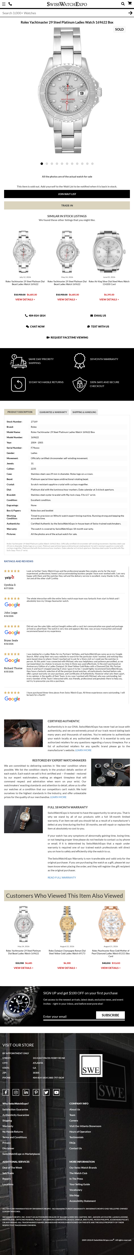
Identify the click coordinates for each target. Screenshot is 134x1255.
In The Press (76, 1178)
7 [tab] (72, 163)
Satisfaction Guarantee (15, 1109)
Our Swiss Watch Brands (83, 1167)
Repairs (6, 1178)
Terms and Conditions (14, 1137)
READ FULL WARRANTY (62, 877)
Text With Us (100, 326)
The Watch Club (78, 1173)
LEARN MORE (83, 750)
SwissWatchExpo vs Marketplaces (21, 1153)
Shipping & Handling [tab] (84, 412)
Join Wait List (67, 194)
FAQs (72, 1142)
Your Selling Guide (79, 1184)
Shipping (7, 1120)
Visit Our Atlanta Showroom (85, 1126)
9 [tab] (82, 163)
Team (72, 1114)
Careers (73, 1120)
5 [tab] (62, 163)
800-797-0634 (56, 1077)
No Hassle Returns (12, 1131)
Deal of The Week (12, 1167)
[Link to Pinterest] (36, 1092)
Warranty (7, 1126)
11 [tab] (92, 163)
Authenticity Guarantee (15, 1114)
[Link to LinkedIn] (26, 1092)
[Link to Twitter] (46, 1092)
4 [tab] (57, 163)
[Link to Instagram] (16, 1092)
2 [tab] (47, 163)
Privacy (6, 1142)
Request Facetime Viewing (69, 337)
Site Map (74, 1195)
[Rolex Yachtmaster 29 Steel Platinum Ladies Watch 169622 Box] (67, 90)
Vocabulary (75, 1189)
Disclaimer (8, 1148)
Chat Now (37, 326)
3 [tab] (52, 163)
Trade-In (67, 205)
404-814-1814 (10, 4)
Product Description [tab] (20, 412)
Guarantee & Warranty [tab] (53, 412)
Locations (7, 1184)
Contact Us (75, 1148)
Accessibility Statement (82, 1200)
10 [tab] (87, 163)
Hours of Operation (80, 1131)
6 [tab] (67, 163)
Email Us (100, 315)
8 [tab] (77, 163)
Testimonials (76, 1137)
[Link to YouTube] (56, 1092)
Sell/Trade (8, 1173)
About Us (74, 1109)
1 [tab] (42, 163)
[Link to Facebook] (5, 1092)
